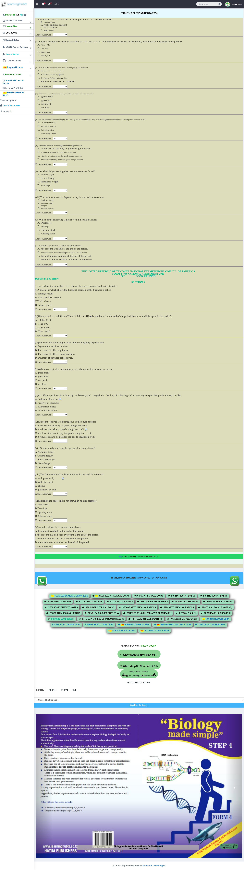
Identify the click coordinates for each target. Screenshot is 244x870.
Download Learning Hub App (229, 846)
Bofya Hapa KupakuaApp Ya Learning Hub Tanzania (138, 673)
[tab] (40, 690)
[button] (44, 786)
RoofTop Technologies (154, 866)
